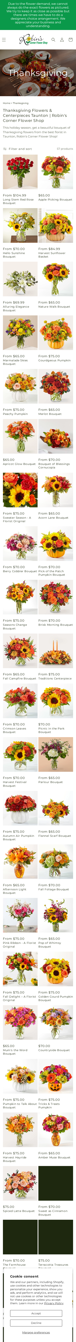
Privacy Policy (54, 1303)
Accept (36, 1313)
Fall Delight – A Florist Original (19, 998)
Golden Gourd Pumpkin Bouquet (55, 998)
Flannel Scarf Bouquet (54, 836)
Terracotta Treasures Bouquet (53, 1266)
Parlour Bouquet (50, 782)
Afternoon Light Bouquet (15, 891)
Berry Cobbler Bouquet (20, 571)
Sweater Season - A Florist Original (17, 519)
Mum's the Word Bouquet (15, 1051)
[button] (53, 39)
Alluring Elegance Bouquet (16, 308)
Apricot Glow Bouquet (19, 464)
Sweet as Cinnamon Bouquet (52, 1212)
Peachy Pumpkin (15, 414)
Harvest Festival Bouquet (15, 783)
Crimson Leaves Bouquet (14, 730)
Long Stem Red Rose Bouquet (18, 201)
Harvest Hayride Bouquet (15, 1159)
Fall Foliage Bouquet (53, 889)
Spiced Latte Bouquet (19, 1211)
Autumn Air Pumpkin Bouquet (18, 837)
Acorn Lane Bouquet (53, 517)
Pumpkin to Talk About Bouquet (20, 1105)
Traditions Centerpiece (55, 678)
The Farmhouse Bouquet (14, 1266)
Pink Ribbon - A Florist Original (19, 944)
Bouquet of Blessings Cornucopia (54, 465)
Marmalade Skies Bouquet (15, 362)
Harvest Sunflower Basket (51, 254)
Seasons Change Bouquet (15, 626)
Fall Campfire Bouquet (19, 678)
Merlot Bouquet (50, 414)
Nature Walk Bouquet (54, 306)
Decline (36, 1323)
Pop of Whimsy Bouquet (49, 944)
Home (6, 103)
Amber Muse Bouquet (54, 1157)
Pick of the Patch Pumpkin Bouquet (51, 572)
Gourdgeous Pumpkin (54, 360)
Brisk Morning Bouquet (55, 625)
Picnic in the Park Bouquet (51, 730)
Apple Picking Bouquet (55, 199)
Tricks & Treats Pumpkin (49, 1105)
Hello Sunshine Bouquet (14, 254)
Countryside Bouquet (54, 1050)
